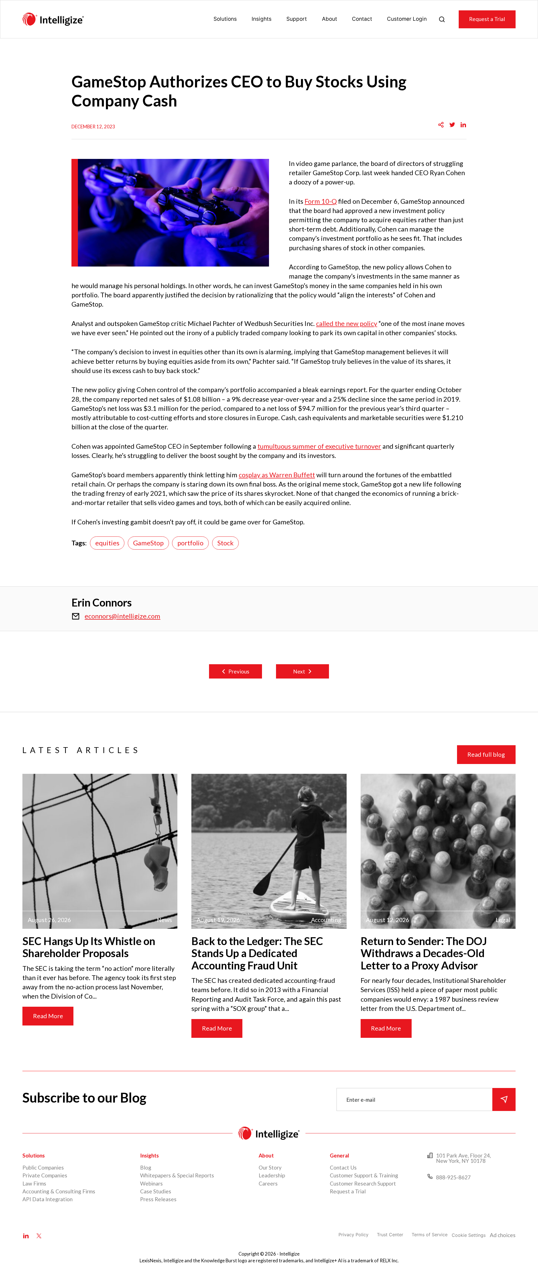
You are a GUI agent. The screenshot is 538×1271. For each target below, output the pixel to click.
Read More (48, 1016)
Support (296, 19)
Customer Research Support (363, 1183)
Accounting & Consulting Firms (58, 1191)
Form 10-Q (321, 201)
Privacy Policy (353, 1234)
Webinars (151, 1183)
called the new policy (346, 323)
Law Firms (34, 1183)
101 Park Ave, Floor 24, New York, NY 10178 (463, 1158)
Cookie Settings (469, 1235)
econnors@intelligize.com (122, 616)
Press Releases (158, 1199)
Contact (362, 19)
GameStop (148, 543)
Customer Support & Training (364, 1175)
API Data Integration (47, 1199)
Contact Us (343, 1167)
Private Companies (44, 1175)
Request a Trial (487, 19)
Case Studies (155, 1191)
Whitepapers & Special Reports (177, 1175)
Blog (145, 1167)
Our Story (270, 1167)
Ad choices (503, 1235)
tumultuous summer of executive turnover (319, 446)
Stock (225, 543)
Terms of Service (429, 1234)
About (329, 19)
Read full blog (486, 754)
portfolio (190, 543)
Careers (268, 1183)
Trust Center (390, 1234)
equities (107, 543)
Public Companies (43, 1167)
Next (299, 671)
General (339, 1155)
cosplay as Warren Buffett (277, 475)
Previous (238, 671)
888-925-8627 (453, 1177)
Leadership (272, 1175)
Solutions (225, 19)
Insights (262, 19)
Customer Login (407, 19)
